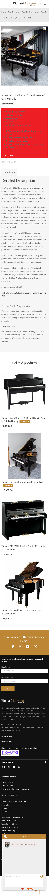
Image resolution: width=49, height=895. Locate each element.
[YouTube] (27, 646)
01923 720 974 (7, 782)
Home (3, 12)
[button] (44, 28)
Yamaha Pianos (14, 12)
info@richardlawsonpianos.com (15, 789)
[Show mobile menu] (3, 4)
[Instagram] (20, 646)
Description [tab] (9, 172)
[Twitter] (35, 646)
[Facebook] (13, 646)
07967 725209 (7, 786)
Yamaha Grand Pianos (30, 12)
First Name (5, 667)
